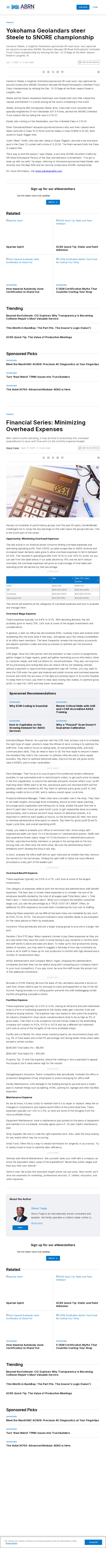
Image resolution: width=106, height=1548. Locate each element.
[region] (53, 1542)
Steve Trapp (12, 448)
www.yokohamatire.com (48, 171)
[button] (8, 7)
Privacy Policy (11, 1543)
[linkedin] (48, 72)
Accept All (93, 1542)
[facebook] (43, 72)
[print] (98, 72)
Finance (10, 22)
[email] (62, 72)
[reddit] (57, 72)
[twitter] (53, 72)
